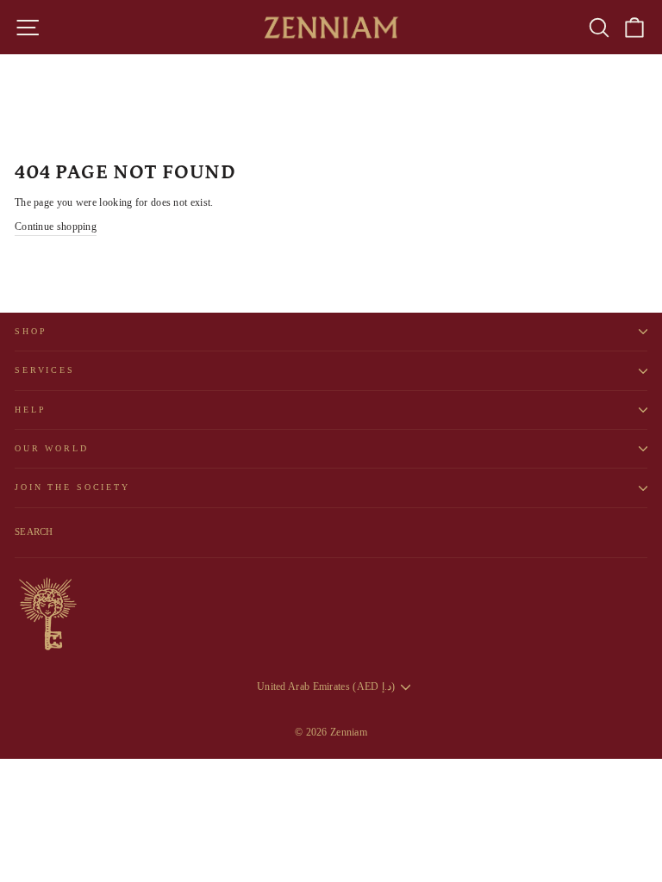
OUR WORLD (52, 448)
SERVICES (45, 370)
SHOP (31, 331)
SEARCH (34, 531)
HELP (30, 409)
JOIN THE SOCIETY (72, 487)
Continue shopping (56, 226)
